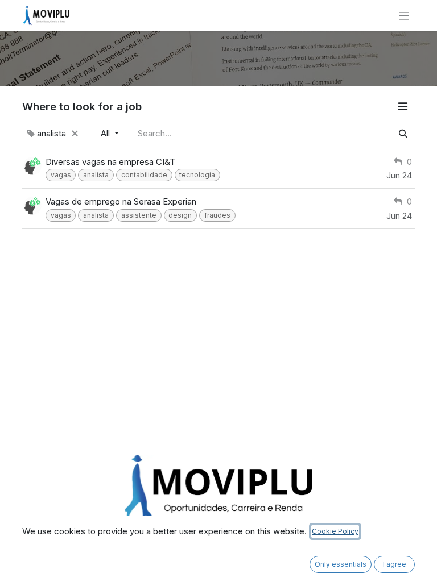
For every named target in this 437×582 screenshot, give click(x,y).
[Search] (403, 133)
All (106, 133)
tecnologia (197, 175)
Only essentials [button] (340, 564)
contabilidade (144, 175)
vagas (61, 175)
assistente (138, 215)
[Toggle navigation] (404, 16)
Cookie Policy (335, 531)
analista (96, 175)
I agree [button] (394, 564)
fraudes (217, 215)
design (180, 215)
